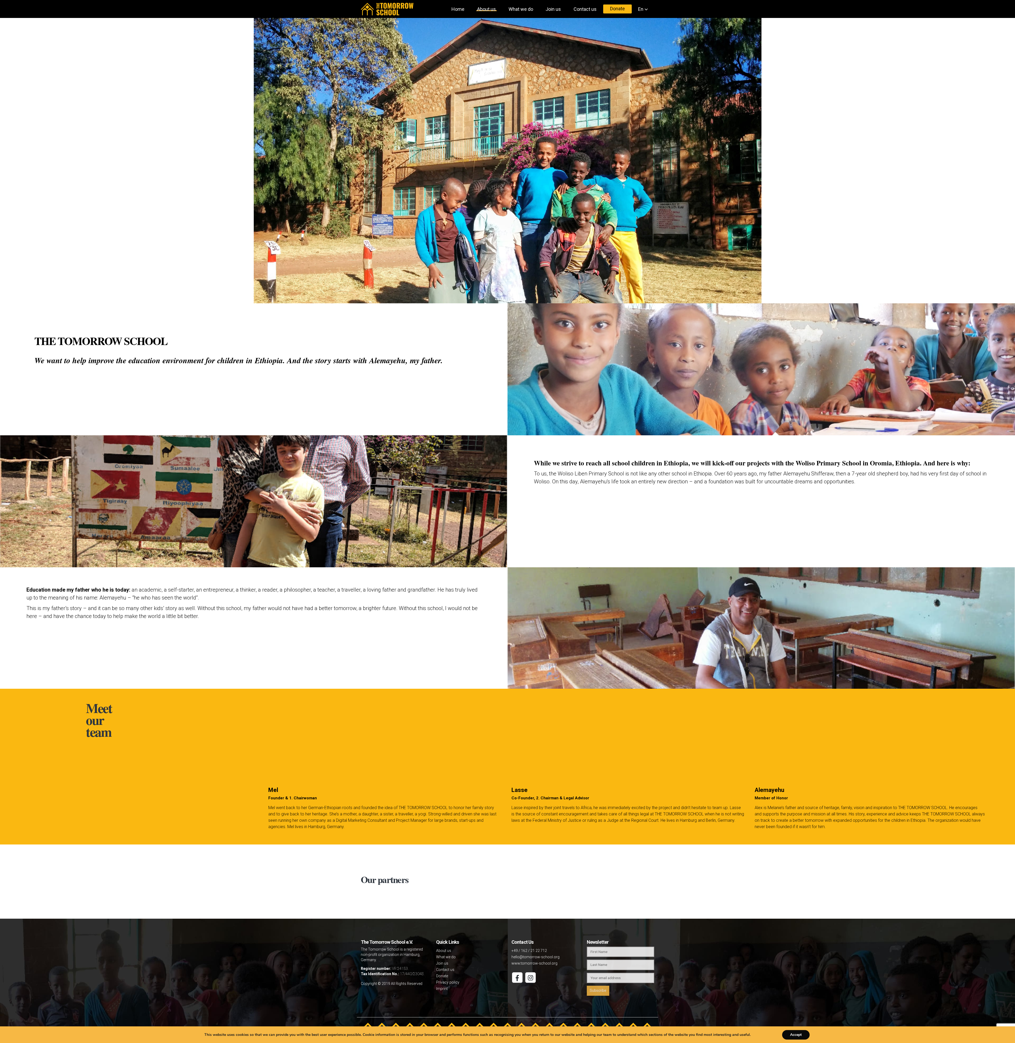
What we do (521, 8)
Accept (796, 1034)
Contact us (585, 8)
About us (486, 9)
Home (457, 8)
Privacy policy (447, 982)
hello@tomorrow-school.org (535, 957)
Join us (553, 8)
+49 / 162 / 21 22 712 (529, 950)
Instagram (530, 977)
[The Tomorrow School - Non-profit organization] (387, 9)
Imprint (442, 989)
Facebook (517, 977)
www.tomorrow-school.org (534, 963)
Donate (617, 8)
